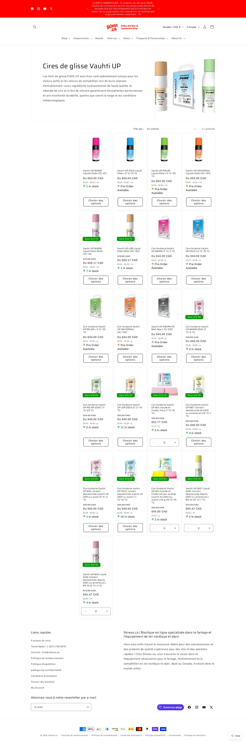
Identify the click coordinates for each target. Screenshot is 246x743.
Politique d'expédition (43, 664)
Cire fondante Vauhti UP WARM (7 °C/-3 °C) (163, 250)
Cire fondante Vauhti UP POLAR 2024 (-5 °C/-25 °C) (94, 407)
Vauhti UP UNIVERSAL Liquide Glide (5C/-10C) (198, 172)
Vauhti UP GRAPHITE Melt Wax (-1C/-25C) (163, 328)
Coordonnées (175, 735)
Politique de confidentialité (104, 735)
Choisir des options (96, 202)
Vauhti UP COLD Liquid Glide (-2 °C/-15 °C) (129, 172)
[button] (34, 27)
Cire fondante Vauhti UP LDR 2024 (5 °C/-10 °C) (129, 407)
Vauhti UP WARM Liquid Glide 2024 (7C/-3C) (92, 251)
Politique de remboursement (47, 658)
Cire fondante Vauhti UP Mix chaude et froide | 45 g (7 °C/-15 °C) (163, 409)
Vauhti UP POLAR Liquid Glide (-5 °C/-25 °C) (163, 173)
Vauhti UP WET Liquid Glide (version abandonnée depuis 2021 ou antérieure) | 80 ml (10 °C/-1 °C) (198, 494)
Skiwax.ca (53, 735)
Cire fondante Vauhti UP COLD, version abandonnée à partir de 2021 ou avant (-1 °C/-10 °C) (130, 494)
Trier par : (138, 128)
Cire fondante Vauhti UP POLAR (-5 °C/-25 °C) (94, 329)
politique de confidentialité (46, 670)
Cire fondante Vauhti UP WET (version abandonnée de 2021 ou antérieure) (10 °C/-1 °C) (198, 410)
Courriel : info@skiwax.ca (45, 652)
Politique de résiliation (195, 735)
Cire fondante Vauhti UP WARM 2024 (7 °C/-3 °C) (197, 329)
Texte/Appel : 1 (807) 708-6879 (48, 646)
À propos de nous (41, 640)
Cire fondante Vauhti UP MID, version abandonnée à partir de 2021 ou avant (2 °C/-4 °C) (96, 494)
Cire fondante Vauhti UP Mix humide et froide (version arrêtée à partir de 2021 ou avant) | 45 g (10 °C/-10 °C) (163, 495)
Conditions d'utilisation (44, 675)
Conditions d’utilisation (131, 735)
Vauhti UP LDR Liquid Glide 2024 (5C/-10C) (129, 250)
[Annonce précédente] (87, 9)
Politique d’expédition (155, 735)
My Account (37, 687)
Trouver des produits (43, 681)
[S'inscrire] (87, 707)
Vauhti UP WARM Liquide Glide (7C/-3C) (94, 172)
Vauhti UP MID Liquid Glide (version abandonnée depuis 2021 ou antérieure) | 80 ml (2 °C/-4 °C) (94, 580)
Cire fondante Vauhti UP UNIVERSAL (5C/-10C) (128, 329)
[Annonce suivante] (158, 9)
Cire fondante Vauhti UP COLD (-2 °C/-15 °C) (198, 250)
